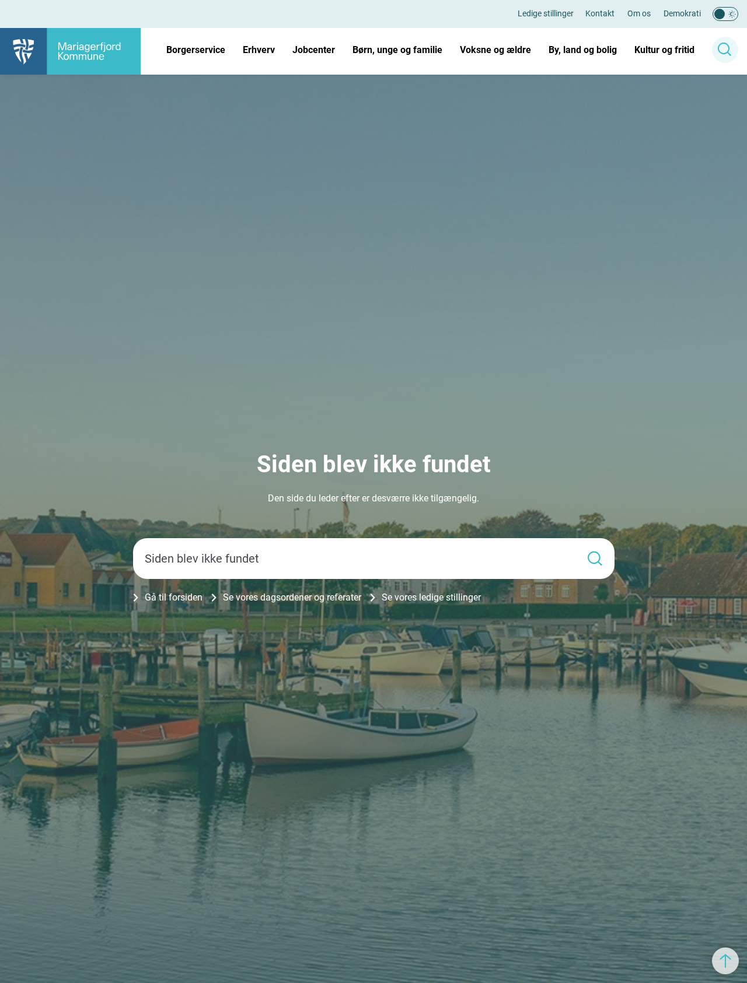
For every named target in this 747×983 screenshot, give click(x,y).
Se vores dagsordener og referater (292, 597)
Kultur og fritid (664, 49)
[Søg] (595, 558)
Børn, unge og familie (397, 49)
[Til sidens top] (725, 961)
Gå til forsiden (174, 597)
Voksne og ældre (495, 49)
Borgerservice (195, 49)
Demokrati (682, 13)
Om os (639, 13)
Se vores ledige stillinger (431, 597)
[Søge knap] (725, 50)
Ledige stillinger (546, 13)
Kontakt (600, 13)
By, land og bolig (583, 49)
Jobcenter (313, 49)
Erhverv (259, 49)
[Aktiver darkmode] (725, 14)
